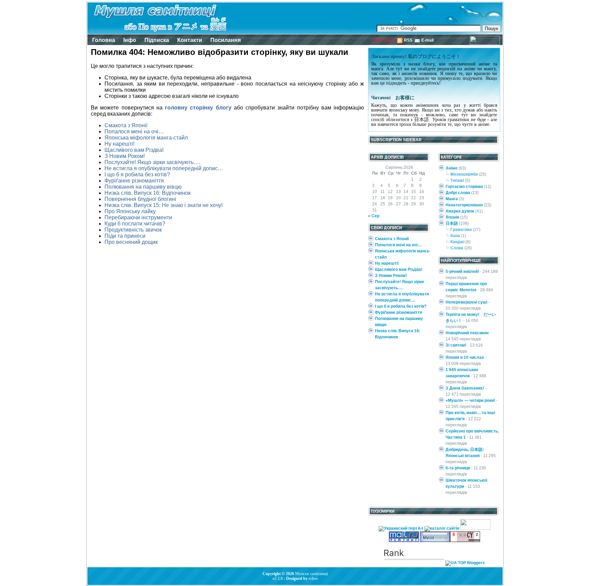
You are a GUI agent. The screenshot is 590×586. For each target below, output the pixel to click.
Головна (103, 40)
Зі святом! (456, 345)
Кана (455, 235)
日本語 (452, 223)
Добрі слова (458, 192)
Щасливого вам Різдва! (134, 150)
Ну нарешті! (119, 144)
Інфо (129, 40)
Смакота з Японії (126, 125)
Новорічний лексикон (467, 333)
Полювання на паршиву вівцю (143, 187)
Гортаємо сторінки (464, 186)
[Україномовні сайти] (442, 528)
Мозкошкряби (464, 174)
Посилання (225, 40)
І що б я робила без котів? (137, 174)
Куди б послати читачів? (134, 223)
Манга (452, 198)
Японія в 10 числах (465, 357)
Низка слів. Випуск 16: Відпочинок (147, 193)
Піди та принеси (124, 236)
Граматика (461, 229)
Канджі (457, 241)
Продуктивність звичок (133, 230)
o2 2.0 (277, 578)
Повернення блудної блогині (140, 199)
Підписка (156, 40)
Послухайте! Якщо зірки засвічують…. (152, 162)
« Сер (373, 216)
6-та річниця (458, 468)
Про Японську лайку (130, 211)
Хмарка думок (460, 211)
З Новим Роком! (124, 156)
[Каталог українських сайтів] (435, 540)
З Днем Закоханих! (465, 388)
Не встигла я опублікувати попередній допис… (163, 168)
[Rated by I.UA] (475, 528)
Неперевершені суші (466, 302)
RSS (408, 40)
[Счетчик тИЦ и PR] (465, 540)
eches (313, 578)
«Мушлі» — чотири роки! (470, 400)
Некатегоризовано (464, 205)
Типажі (457, 180)
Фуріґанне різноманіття (134, 181)
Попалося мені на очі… (134, 131)
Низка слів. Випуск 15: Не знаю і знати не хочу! (163, 205)
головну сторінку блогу (198, 108)
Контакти (189, 40)
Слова (456, 248)
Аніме (452, 168)
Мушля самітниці (311, 573)
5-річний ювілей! (462, 271)
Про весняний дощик (131, 242)
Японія (452, 217)
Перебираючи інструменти (138, 217)
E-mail (427, 40)
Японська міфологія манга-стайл (146, 138)
